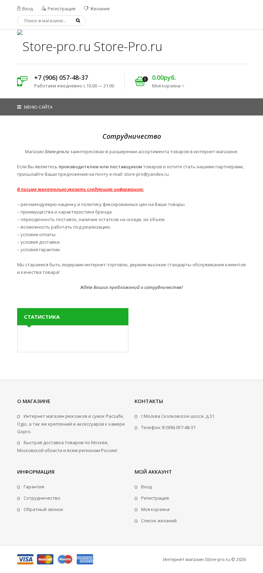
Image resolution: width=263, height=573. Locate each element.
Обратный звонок (43, 509)
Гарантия (34, 487)
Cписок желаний (159, 520)
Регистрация (61, 8)
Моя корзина (155, 509)
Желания (99, 8)
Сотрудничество (42, 498)
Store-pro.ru (217, 559)
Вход (27, 8)
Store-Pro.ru (126, 46)
